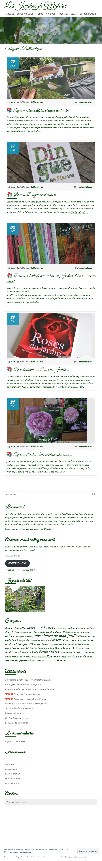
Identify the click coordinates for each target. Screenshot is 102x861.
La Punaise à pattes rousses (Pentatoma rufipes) (29, 679)
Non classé (68, 648)
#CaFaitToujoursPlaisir (83, 14)
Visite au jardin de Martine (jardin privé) (26, 703)
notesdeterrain (12, 783)
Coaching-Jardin (25, 14)
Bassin (58, 632)
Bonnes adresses (82, 632)
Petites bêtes (49, 652)
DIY (84, 641)
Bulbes (9, 636)
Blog (40, 14)
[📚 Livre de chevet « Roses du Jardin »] (49, 335)
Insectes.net (11, 769)
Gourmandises (70, 644)
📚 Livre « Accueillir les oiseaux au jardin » (39, 110)
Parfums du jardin (28, 652)
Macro (58, 648)
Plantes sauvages (83, 652)
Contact (63, 14)
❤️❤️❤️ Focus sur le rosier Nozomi (22, 694)
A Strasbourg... (60, 628)
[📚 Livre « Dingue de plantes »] (51, 162)
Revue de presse (39, 657)
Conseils (56, 640)
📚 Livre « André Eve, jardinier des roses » (40, 455)
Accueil (10, 14)
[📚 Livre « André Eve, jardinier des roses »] (47, 419)
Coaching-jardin (20, 640)
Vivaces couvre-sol (49, 661)
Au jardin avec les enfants (81, 628)
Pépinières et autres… (16, 741)
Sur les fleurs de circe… (17, 718)
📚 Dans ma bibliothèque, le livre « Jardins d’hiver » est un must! (51, 278)
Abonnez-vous (17, 563)
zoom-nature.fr (12, 773)
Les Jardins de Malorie (36, 6)
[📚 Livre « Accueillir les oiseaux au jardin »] (51, 77)
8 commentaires (84, 268)
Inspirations (18, 648)
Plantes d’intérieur (66, 653)
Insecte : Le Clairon (14, 713)
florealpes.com (12, 778)
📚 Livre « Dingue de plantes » (31, 195)
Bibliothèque (37, 102)
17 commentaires (84, 187)
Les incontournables (44, 648)
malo (13, 102)
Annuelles (20, 628)
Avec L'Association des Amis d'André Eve (30, 632)
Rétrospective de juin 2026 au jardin (23, 684)
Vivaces (36, 660)
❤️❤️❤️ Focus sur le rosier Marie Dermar (25, 699)
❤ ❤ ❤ (61, 660)
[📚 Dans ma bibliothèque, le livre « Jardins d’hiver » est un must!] (51, 243)
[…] (83, 386)
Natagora (9, 764)
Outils (16, 652)
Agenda (9, 628)
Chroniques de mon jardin (56, 635)
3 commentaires (84, 102)
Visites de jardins (17, 660)
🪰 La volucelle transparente (19, 708)
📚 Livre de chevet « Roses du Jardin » (38, 370)
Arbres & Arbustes (40, 628)
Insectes (8, 648)
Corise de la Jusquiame (16, 722)
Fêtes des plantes (39, 644)
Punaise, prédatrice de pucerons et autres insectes (30, 689)
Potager (9, 656)
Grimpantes (84, 644)
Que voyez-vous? (22, 656)
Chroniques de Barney (24, 636)
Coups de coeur (72, 640)
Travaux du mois (82, 656)
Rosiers (52, 656)
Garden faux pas (55, 644)
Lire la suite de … (32, 131)
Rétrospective (66, 656)
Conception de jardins (40, 640)
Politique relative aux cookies (76, 857)
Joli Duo (29, 648)
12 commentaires (84, 361)
